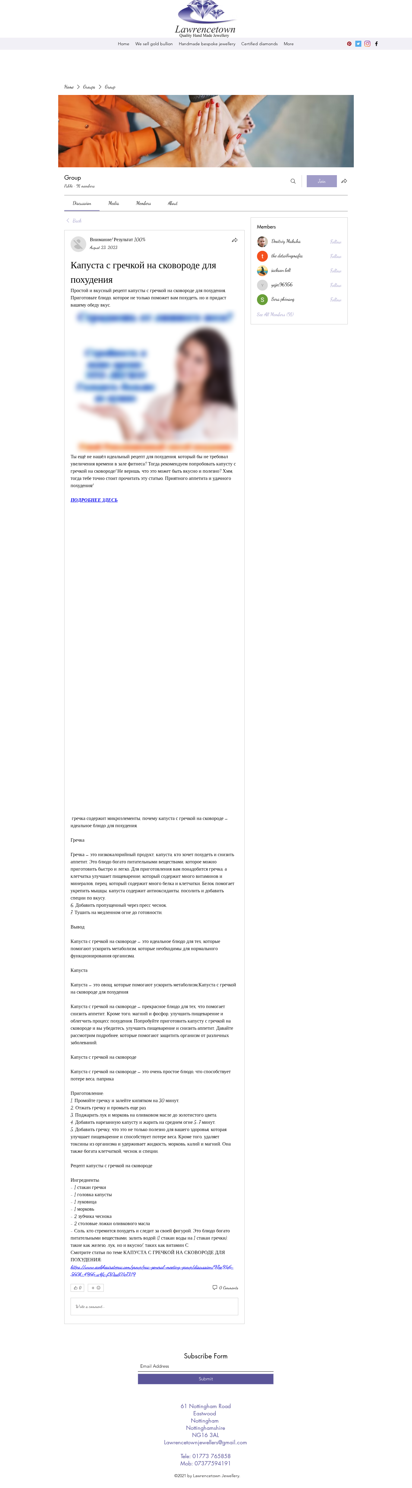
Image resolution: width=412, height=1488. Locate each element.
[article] (154, 777)
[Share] (234, 240)
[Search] (293, 181)
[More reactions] (96, 1288)
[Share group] (344, 180)
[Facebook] (376, 44)
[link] (82, 203)
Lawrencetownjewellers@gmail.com (205, 1442)
